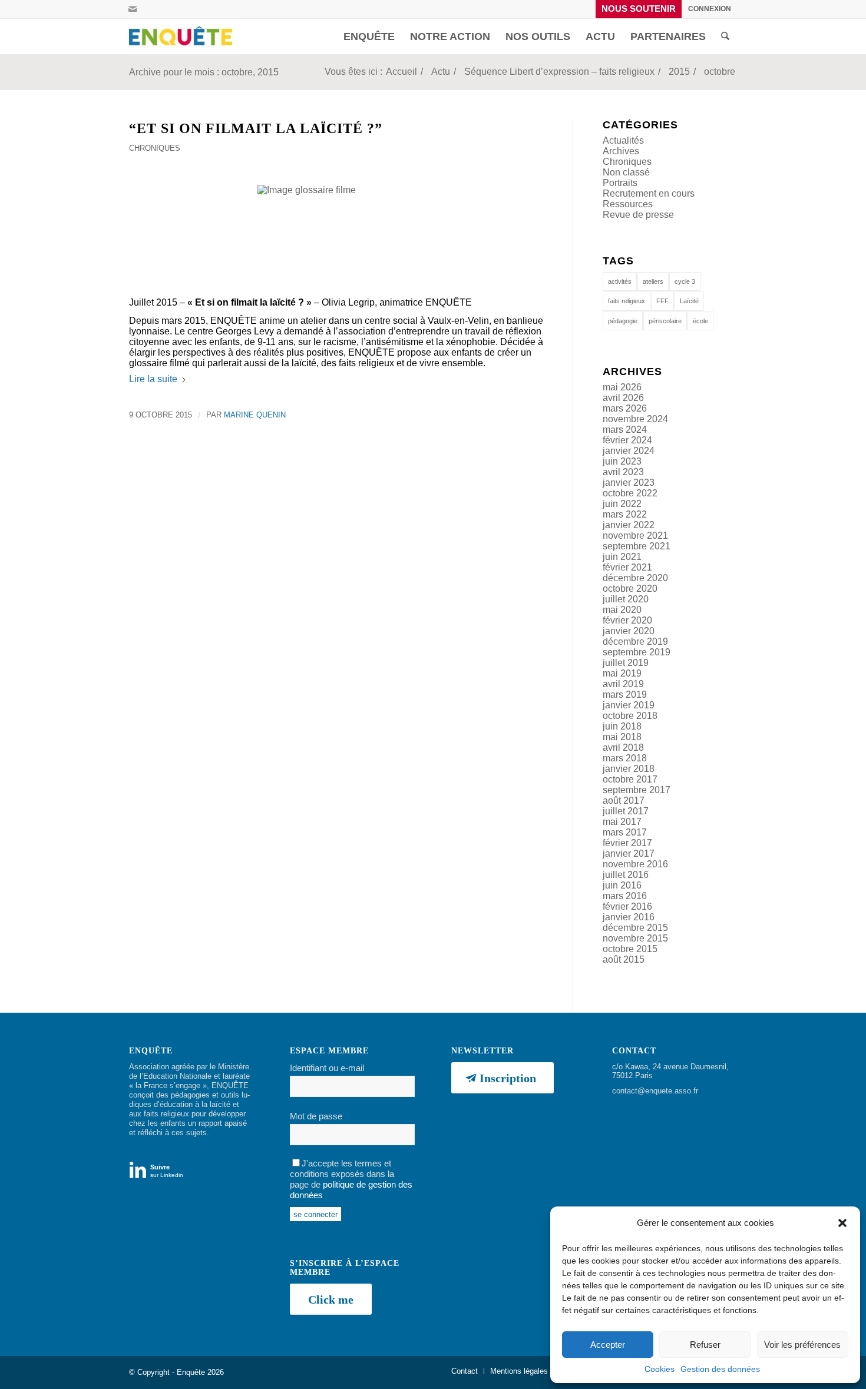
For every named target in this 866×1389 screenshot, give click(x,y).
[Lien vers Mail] (132, 9)
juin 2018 (622, 726)
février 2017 (627, 843)
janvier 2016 (629, 917)
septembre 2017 (636, 790)
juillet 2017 (626, 811)
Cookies (659, 1369)
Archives (621, 151)
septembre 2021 (636, 546)
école (700, 320)
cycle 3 (685, 281)
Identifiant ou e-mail (327, 1068)
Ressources (628, 204)
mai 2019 (622, 673)
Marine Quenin (255, 414)
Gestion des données (720, 1369)
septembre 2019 (636, 652)
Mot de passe (316, 1116)
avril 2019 (623, 684)
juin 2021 (622, 557)
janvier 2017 (629, 853)
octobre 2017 (630, 779)
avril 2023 (623, 472)
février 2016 (627, 906)
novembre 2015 (635, 938)
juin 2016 (622, 885)
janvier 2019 (629, 705)
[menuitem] (639, 9)
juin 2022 (622, 504)
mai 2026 (622, 387)
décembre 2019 (635, 642)
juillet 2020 (626, 599)
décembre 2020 (635, 578)
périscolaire (665, 320)
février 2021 (627, 567)
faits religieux (626, 300)
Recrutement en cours (649, 193)
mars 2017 (625, 832)
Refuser (705, 1345)
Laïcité (689, 300)
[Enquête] (183, 36)
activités (620, 281)
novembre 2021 (635, 536)
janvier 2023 (629, 483)
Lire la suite (153, 379)
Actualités (623, 140)
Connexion (709, 9)
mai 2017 (622, 822)
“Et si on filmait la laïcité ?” (255, 128)
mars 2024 (625, 430)
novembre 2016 (635, 864)
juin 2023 (622, 461)
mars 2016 (625, 896)
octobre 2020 (630, 589)
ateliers (653, 281)
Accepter (607, 1345)
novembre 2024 (635, 419)
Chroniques (154, 148)
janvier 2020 (629, 631)
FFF (662, 300)
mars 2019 (625, 694)
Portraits (620, 183)
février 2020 (627, 620)
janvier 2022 (629, 525)
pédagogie (622, 320)
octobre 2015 (630, 949)
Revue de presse (638, 215)
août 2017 (623, 800)
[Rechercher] (725, 36)
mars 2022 (625, 514)
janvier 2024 (629, 451)
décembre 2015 (635, 928)
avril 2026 (623, 398)
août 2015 (623, 959)
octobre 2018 (630, 716)
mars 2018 (625, 758)
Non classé (626, 172)
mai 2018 (622, 737)
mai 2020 (622, 610)
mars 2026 (625, 408)
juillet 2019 (626, 663)
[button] (842, 1223)
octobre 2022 (630, 493)
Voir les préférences (802, 1345)
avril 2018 (623, 747)
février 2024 (627, 440)
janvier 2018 (629, 769)
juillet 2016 (626, 875)
